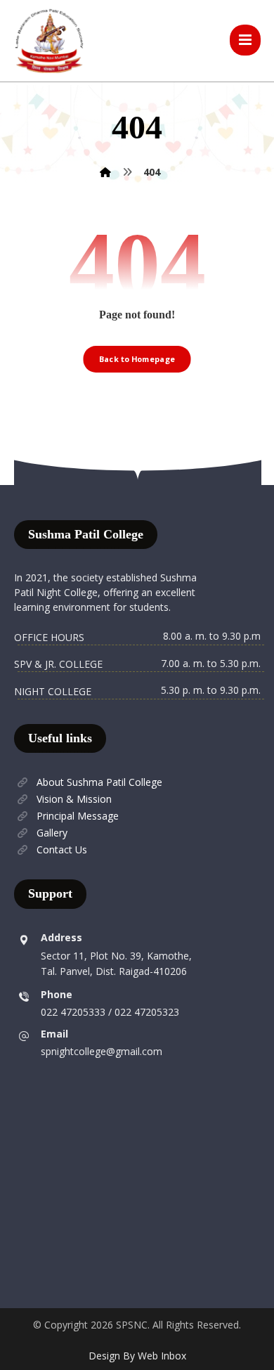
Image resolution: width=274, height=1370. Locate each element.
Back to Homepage (137, 359)
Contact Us (62, 849)
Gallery (52, 832)
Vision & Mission (74, 799)
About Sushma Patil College (99, 782)
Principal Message (78, 815)
